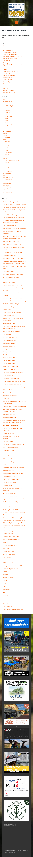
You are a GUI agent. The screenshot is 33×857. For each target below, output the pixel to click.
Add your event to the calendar (11, 459)
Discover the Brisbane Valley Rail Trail (13, 609)
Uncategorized (7, 188)
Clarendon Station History (9, 358)
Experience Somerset (8, 470)
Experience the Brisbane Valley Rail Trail (13, 499)
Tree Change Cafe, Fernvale (10, 366)
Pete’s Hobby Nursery (8, 315)
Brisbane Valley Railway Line (10, 568)
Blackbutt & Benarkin (8, 577)
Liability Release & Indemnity (10, 71)
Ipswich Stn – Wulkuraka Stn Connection (13, 467)
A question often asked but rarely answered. (14, 258)
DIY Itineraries (6, 137)
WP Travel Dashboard (9, 92)
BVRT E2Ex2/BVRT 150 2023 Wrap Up (13, 372)
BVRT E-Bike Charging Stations (11, 277)
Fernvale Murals (7, 334)
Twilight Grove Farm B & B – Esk (11, 539)
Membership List (7, 77)
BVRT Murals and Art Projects (11, 241)
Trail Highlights (8, 179)
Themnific (18, 852)
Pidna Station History (8, 375)
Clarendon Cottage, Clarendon (11, 369)
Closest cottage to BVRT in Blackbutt (12, 252)
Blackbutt (7, 104)
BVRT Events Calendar (9, 554)
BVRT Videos (6, 60)
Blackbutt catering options (10, 52)
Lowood (7, 120)
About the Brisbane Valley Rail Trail (12, 384)
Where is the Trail (7, 606)
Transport (5, 542)
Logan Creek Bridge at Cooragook (12, 312)
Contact (5, 133)
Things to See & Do (8, 177)
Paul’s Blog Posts (7, 79)
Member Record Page (9, 75)
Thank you (6, 548)
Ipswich (5, 571)
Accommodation (7, 46)
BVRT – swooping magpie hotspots (12, 244)
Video (4, 190)
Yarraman (7, 127)
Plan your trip (6, 82)
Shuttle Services (7, 173)
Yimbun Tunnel (7, 309)
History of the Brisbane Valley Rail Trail (13, 566)
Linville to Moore (7, 560)
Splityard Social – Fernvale (10, 255)
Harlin (4, 586)
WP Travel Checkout (8, 90)
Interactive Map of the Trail (10, 337)
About (4, 99)
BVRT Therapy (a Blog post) (10, 447)
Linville (6, 118)
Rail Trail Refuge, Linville (9, 340)
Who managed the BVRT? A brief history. (13, 217)
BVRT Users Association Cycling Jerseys (13, 444)
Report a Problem (7, 485)
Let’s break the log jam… (9, 531)
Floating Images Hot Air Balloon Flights (13, 285)
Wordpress (7, 852)
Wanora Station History (9, 360)
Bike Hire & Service (8, 50)
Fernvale (7, 146)
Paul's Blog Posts (7, 171)
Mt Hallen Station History (9, 355)
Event (4, 139)
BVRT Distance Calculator (9, 493)
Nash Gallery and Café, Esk (10, 395)
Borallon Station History (9, 346)
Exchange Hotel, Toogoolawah (11, 536)
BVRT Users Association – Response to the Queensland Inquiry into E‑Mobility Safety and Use (14, 210)
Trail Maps (6, 185)
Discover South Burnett (9, 476)
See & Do (5, 84)
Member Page (7, 73)
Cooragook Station (8, 349)
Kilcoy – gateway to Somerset (11, 453)
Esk (6, 114)
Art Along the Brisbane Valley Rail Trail (13, 473)
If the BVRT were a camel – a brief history (14, 387)
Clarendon (7, 110)
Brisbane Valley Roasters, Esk (10, 390)
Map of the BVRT (7, 557)
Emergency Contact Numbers (11, 545)
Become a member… (8, 533)
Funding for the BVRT (8, 551)
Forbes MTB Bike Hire (9, 323)
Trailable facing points (9, 343)
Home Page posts (8, 167)
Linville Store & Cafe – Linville (10, 271)
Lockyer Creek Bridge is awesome (12, 462)
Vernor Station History (9, 363)
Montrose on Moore (8, 393)
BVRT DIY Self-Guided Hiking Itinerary (13, 304)
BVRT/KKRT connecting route (11, 496)
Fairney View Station (8, 352)
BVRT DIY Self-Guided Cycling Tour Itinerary (14, 301)
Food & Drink (6, 67)
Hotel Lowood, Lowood (9, 417)
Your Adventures (7, 192)
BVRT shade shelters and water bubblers (13, 274)
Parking (5, 464)
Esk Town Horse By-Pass (9, 563)
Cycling (5, 135)
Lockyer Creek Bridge (8, 307)
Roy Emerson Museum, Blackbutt (12, 479)
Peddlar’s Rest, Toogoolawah (10, 425)
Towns (5, 86)
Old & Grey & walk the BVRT (10, 510)
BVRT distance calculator (9, 482)
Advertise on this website (9, 48)
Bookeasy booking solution (10, 54)
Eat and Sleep (6, 604)
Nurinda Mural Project (9, 433)
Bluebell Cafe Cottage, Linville (11, 202)
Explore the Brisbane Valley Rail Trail (12, 65)
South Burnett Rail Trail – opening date (13, 518)
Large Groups (8, 116)
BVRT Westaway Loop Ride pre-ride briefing (14, 228)
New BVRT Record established (11, 378)
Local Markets (7, 456)
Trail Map (5, 88)
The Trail (5, 175)
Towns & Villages (7, 183)
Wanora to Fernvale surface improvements (14, 507)
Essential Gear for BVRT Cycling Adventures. (14, 204)
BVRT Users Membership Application (12, 56)
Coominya (7, 112)
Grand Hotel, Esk (7, 398)
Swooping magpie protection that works (13, 298)
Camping (5, 63)
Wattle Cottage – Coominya (10, 215)
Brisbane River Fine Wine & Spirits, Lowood (14, 406)
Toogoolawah (8, 125)
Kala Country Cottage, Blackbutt (11, 331)
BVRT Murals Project (8, 441)
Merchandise (6, 169)
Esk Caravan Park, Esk (9, 414)
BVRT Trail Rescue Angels (9, 225)
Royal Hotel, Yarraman (9, 450)
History (5, 69)
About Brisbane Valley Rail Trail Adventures (14, 381)
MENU (16, 22)
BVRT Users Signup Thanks (10, 58)
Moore (6, 123)
